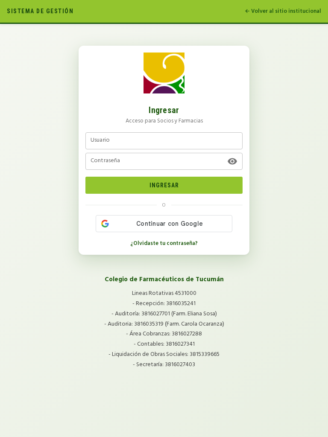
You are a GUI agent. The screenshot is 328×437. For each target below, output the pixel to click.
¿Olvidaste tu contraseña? (164, 243)
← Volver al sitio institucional (283, 11)
